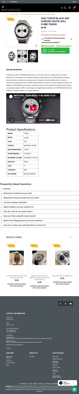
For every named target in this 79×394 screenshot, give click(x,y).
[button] (68, 237)
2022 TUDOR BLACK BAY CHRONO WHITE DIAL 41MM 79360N (55, 21)
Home (7, 14)
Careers (8, 348)
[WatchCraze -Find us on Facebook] (60, 303)
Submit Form (9, 319)
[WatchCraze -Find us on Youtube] (70, 303)
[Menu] (3, 6)
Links (74, 1)
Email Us (9, 317)
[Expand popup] (73, 382)
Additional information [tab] (14, 70)
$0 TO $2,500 (14, 14)
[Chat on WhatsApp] (74, 389)
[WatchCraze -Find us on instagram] (65, 303)
